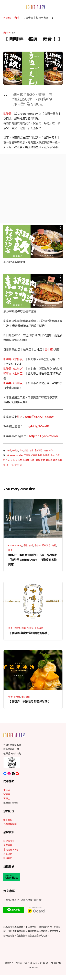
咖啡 (16, 17)
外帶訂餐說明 (10, 824)
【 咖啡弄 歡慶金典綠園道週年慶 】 (29, 633)
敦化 (31, 450)
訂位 (51, 450)
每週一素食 (35, 460)
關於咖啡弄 (8, 840)
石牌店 (6, 798)
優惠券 (17, 628)
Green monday (15, 455)
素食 (55, 460)
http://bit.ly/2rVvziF (36, 426)
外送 (19, 417)
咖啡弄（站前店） (14, 368)
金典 (17, 465)
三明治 (27, 455)
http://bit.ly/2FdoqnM (39, 417)
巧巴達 (6, 460)
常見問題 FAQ (10, 849)
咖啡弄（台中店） (14, 383)
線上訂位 (7, 819)
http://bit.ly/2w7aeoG (43, 436)
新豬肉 (26, 460)
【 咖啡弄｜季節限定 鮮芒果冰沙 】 (29, 701)
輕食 (10, 550)
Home (7, 17)
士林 (21, 450)
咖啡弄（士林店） (14, 373)
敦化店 (19, 460)
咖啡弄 (7, 113)
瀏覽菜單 (7, 845)
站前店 (6, 794)
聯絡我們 (7, 858)
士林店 (6, 789)
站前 (46, 450)
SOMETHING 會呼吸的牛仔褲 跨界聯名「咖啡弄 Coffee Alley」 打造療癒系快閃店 (32, 559)
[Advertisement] (33, 188)
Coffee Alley (15, 545)
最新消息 (39, 450)
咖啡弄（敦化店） (14, 359)
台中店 (49, 349)
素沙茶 (49, 460)
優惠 (26, 545)
